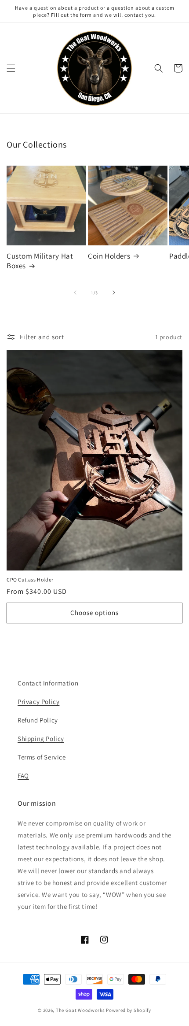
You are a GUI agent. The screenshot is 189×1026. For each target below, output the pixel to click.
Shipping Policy (41, 738)
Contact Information (48, 683)
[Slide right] (114, 292)
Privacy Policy (38, 701)
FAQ (23, 775)
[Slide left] (75, 292)
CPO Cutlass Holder (30, 579)
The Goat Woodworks (80, 1010)
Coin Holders (109, 256)
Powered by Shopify (128, 1010)
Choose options (94, 612)
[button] (11, 68)
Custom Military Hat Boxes (40, 260)
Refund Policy (38, 720)
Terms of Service (42, 757)
